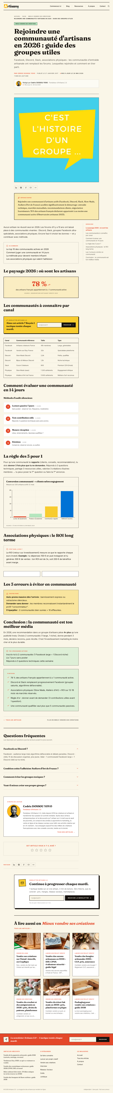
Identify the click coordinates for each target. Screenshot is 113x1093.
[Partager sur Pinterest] (21, 188)
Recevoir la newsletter (78, 898)
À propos (91, 6)
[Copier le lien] (36, 188)
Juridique (43, 1077)
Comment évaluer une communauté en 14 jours (94, 239)
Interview (43, 1066)
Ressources (78, 6)
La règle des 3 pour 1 (93, 244)
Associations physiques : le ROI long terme (97, 248)
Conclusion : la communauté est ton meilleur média (97, 258)
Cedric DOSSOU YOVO (39, 83)
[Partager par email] (31, 188)
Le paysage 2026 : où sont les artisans (97, 229)
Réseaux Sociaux (46, 1070)
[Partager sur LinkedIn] (16, 188)
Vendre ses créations (47, 1062)
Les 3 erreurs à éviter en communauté (94, 253)
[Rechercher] (108, 6)
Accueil (17, 16)
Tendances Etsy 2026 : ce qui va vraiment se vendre (19, 1062)
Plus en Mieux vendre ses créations (63, 720)
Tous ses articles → (66, 832)
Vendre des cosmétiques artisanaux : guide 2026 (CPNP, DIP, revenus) (19, 1067)
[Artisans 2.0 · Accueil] (12, 6)
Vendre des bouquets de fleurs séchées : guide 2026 (19, 1078)
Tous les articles (13, 720)
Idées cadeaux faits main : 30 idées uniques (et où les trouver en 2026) (19, 1073)
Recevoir (67, 325)
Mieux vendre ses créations (39, 16)
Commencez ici (55, 6)
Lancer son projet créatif (49, 1059)
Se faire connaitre (46, 1055)
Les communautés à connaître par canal (96, 234)
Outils (42, 1073)
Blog (68, 6)
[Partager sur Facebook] (26, 188)
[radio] (32, 850)
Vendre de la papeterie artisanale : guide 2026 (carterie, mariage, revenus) (20, 1056)
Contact (102, 6)
